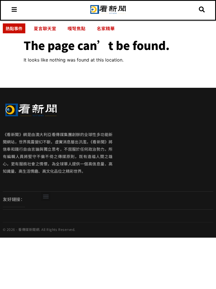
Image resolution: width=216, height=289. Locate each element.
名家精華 (106, 28)
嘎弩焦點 (77, 28)
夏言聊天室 (45, 28)
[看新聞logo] (108, 13)
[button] (45, 196)
